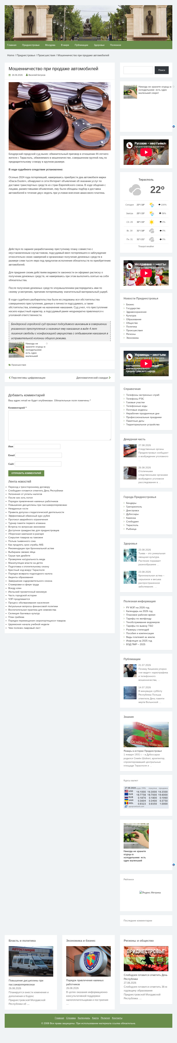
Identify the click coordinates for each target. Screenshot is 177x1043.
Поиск (161, 70)
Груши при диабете (19, 555)
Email (11, 455)
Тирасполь (132, 525)
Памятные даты (135, 420)
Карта (95, 1018)
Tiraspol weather (146, 246)
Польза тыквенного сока (22, 541)
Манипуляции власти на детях (25, 562)
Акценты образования (20, 577)
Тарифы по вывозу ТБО (139, 625)
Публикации (81, 45)
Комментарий (17, 407)
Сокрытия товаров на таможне (25, 537)
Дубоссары (132, 514)
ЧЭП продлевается (19, 599)
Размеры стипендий (137, 629)
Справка (71, 1018)
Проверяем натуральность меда (26, 559)
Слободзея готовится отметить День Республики (35, 490)
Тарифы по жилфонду (138, 618)
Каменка (131, 517)
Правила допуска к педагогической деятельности (36, 512)
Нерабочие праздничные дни (142, 413)
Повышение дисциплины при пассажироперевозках (37, 505)
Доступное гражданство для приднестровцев (33, 530)
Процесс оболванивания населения (28, 602)
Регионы (131, 334)
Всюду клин (14, 588)
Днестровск (132, 510)
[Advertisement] (60, 223)
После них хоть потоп (20, 497)
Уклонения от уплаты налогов (25, 494)
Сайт (11, 464)
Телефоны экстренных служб (142, 395)
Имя (10, 446)
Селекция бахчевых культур (24, 613)
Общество (132, 323)
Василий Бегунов (37, 75)
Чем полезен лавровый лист (24, 627)
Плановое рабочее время (140, 614)
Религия (105, 1018)
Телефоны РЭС (135, 398)
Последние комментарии (138, 920)
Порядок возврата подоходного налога (30, 573)
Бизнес (130, 304)
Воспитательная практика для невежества (32, 609)
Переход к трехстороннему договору (29, 487)
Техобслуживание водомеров (143, 622)
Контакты (117, 1018)
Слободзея (132, 521)
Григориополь (134, 506)
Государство (133, 308)
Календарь (84, 1018)
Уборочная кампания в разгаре (26, 533)
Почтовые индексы (136, 409)
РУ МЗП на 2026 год (137, 607)
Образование (133, 319)
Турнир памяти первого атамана (26, 523)
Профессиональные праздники (144, 417)
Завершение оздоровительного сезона (30, 580)
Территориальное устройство (143, 424)
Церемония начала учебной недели (28, 624)
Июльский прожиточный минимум (27, 591)
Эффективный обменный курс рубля (29, 515)
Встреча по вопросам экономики (26, 526)
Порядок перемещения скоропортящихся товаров (37, 620)
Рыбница (131, 529)
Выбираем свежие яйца (21, 552)
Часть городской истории (22, 595)
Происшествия (18, 365)
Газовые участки (135, 402)
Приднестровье (31, 45)
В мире (65, 45)
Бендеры (131, 503)
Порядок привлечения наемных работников (33, 501)
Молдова (50, 45)
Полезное (115, 45)
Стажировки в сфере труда (23, 584)
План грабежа (16, 617)
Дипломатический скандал (92, 377)
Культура (131, 315)
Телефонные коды (136, 406)
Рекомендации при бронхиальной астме (31, 548)
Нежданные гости (18, 508)
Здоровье (99, 45)
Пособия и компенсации (140, 633)
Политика (131, 326)
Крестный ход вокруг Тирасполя (26, 570)
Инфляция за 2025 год (139, 640)
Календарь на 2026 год (139, 611)
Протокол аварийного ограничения (28, 519)
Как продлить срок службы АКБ (25, 544)
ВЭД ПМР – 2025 (135, 644)
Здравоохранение (136, 311)
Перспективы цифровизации (28, 377)
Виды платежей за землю (140, 637)
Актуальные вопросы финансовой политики (33, 606)
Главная (11, 45)
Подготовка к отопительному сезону (28, 566)
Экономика (132, 337)
